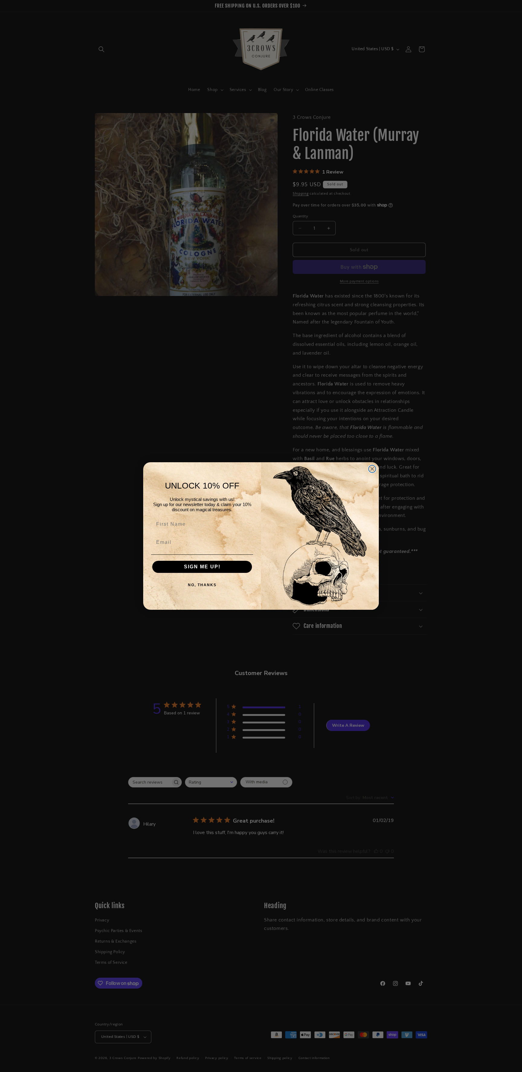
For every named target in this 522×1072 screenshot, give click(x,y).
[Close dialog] (372, 469)
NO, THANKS (202, 585)
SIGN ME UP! (202, 566)
